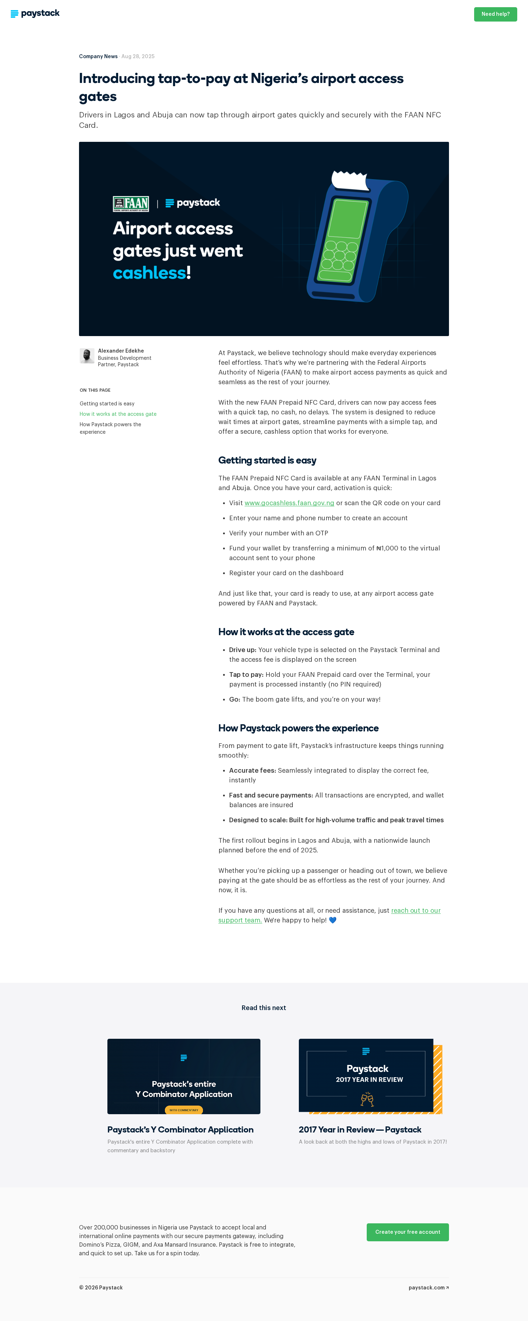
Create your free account (407, 1232)
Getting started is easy (107, 403)
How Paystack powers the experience (110, 428)
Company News (98, 56)
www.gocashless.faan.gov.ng (289, 503)
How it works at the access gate (118, 414)
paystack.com (427, 1287)
